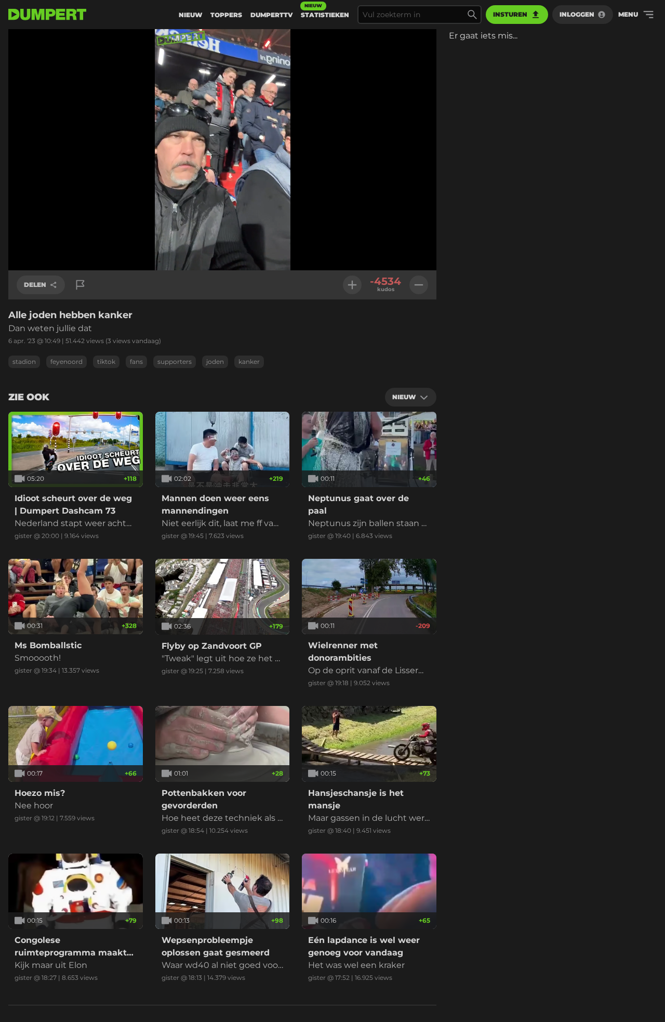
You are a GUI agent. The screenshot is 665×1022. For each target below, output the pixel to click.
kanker (249, 361)
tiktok (106, 361)
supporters (174, 361)
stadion (24, 361)
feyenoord (66, 361)
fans (136, 361)
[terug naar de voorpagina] (47, 14)
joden (215, 361)
